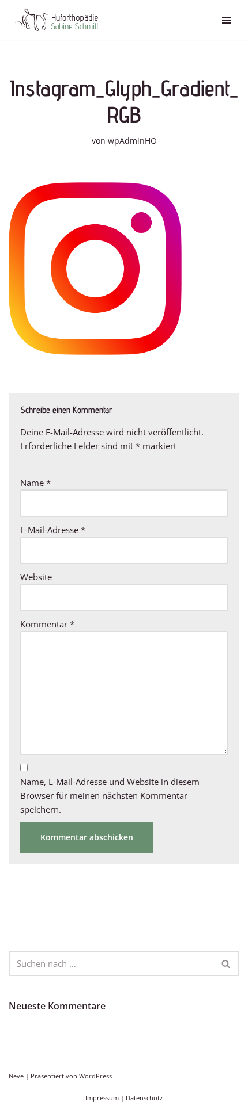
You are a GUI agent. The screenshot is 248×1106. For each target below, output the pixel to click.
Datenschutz (144, 1098)
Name (35, 482)
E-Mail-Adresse (52, 529)
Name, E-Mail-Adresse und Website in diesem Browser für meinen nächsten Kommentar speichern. (110, 795)
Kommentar (47, 624)
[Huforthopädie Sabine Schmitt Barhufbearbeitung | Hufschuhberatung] (56, 20)
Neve (16, 1076)
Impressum (102, 1098)
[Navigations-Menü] (226, 20)
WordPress (95, 1076)
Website (36, 577)
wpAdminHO (132, 141)
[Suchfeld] (226, 963)
